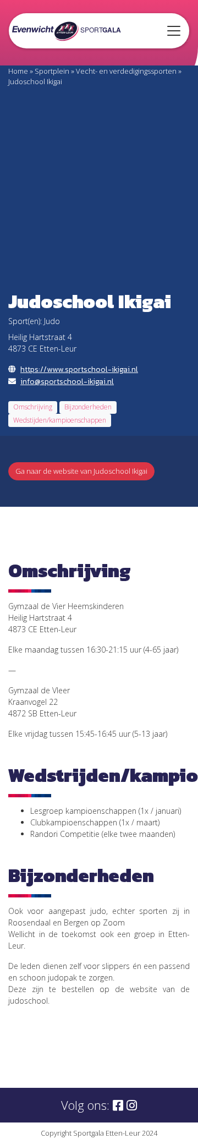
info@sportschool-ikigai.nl (67, 381)
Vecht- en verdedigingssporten (126, 71)
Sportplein (52, 71)
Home (18, 71)
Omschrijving (32, 407)
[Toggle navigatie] (173, 31)
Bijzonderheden (88, 407)
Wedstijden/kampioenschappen (59, 420)
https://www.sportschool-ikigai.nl (79, 369)
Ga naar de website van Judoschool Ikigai (81, 471)
